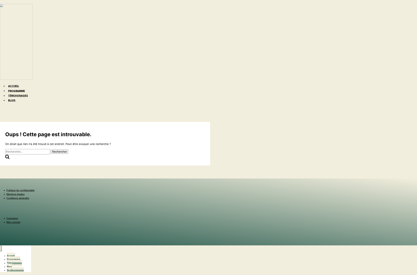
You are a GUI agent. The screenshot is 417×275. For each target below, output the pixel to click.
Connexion (12, 218)
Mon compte (13, 222)
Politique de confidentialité (21, 190)
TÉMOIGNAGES (18, 96)
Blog (9, 266)
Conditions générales (18, 198)
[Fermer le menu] (1, 248)
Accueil (11, 255)
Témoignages (14, 263)
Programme (13, 259)
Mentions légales (16, 194)
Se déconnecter (15, 270)
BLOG (11, 100)
